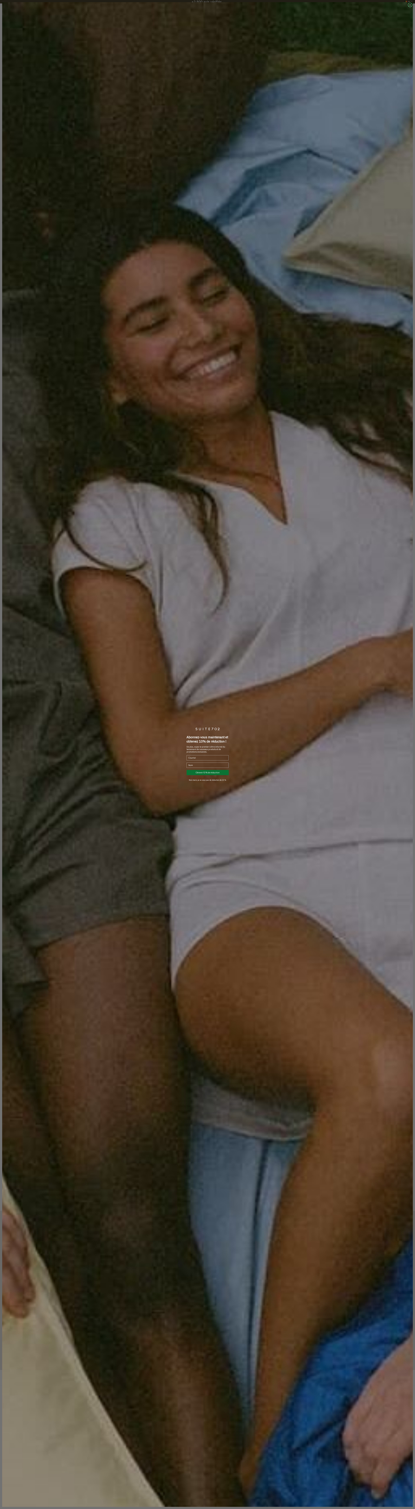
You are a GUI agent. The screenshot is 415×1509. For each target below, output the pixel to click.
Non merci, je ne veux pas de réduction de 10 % (207, 780)
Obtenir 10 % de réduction (207, 772)
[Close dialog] (410, 5)
